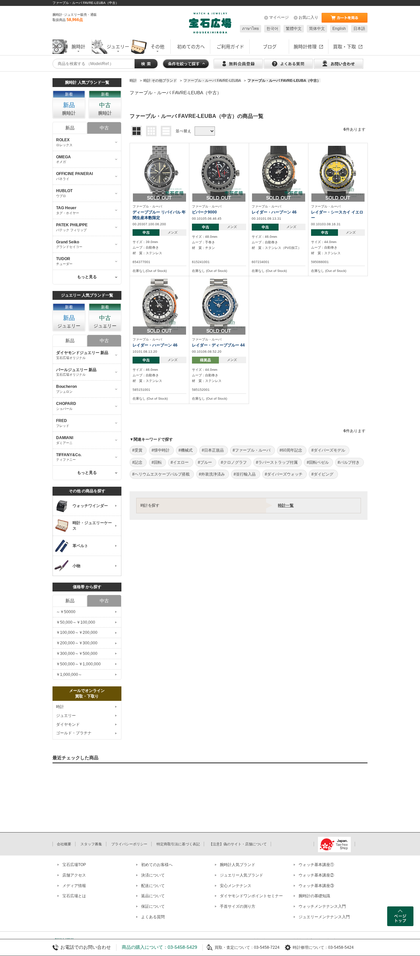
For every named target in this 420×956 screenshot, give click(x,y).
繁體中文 (294, 28)
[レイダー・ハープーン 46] (278, 172)
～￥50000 (65, 612)
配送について (153, 885)
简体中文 (317, 28)
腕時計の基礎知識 (314, 896)
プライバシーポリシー (129, 844)
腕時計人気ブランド (237, 864)
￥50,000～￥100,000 (75, 622)
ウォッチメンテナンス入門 (322, 906)
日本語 (359, 28)
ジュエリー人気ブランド (241, 875)
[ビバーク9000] (218, 172)
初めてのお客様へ (157, 864)
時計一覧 (286, 505)
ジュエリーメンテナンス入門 (324, 917)
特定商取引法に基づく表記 (178, 844)
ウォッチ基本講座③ (316, 885)
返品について (153, 896)
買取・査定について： (234, 947)
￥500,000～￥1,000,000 (78, 664)
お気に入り (308, 17)
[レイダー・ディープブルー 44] (218, 305)
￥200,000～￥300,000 (76, 643)
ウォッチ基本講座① (316, 864)
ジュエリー (66, 715)
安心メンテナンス (235, 885)
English (339, 28)
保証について (153, 906)
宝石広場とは (74, 896)
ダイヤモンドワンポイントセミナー (251, 896)
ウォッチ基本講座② (316, 875)
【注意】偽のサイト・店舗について (238, 844)
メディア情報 (74, 885)
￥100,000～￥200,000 (76, 632)
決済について (153, 875)
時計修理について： (310, 947)
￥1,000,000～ (69, 674)
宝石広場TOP (74, 864)
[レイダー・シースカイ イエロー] (338, 172)
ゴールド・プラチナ (74, 733)
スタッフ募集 (91, 844)
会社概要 (64, 844)
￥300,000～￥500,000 (76, 653)
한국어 (272, 28)
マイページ (279, 17)
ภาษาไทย (250, 28)
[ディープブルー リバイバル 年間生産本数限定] (159, 172)
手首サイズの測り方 (237, 906)
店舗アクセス (74, 875)
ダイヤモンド (68, 724)
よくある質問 (153, 917)
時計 (60, 706)
